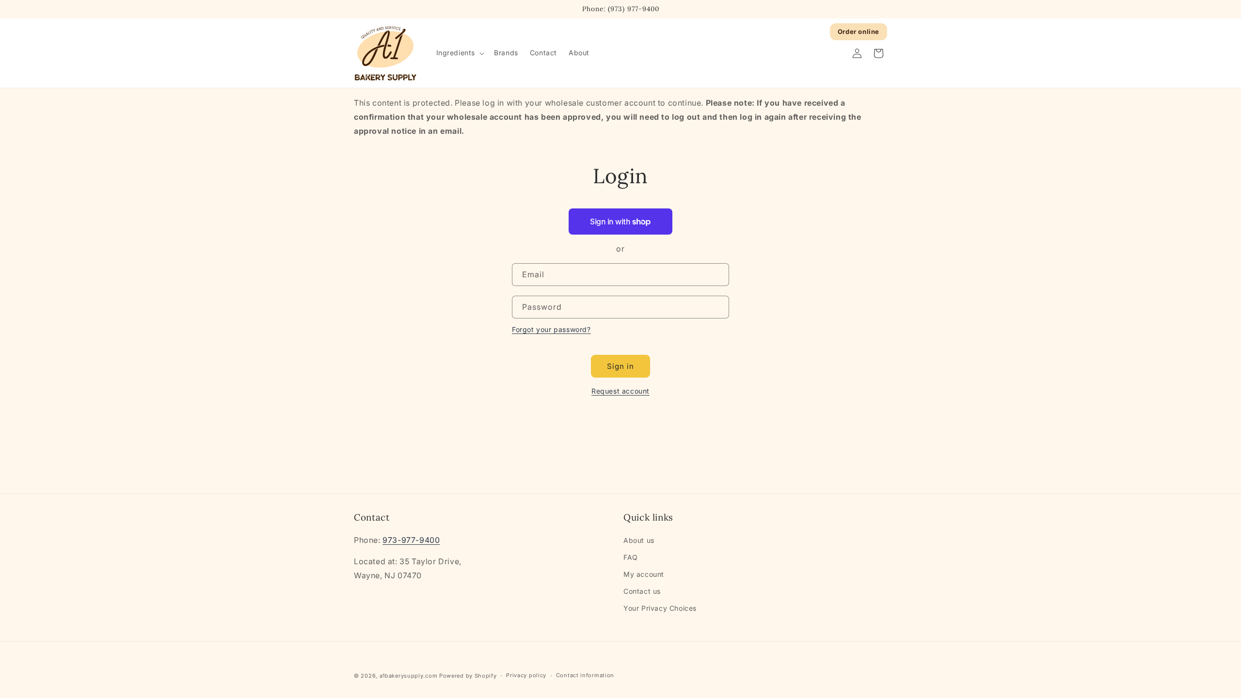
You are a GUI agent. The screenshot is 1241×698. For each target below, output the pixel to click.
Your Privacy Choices (660, 608)
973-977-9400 (411, 540)
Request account (620, 391)
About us (638, 540)
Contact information (585, 675)
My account (643, 574)
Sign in (620, 366)
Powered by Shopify (468, 675)
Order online (858, 31)
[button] (459, 53)
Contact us (642, 591)
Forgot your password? (551, 329)
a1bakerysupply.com (409, 675)
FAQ (630, 557)
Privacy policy (526, 675)
